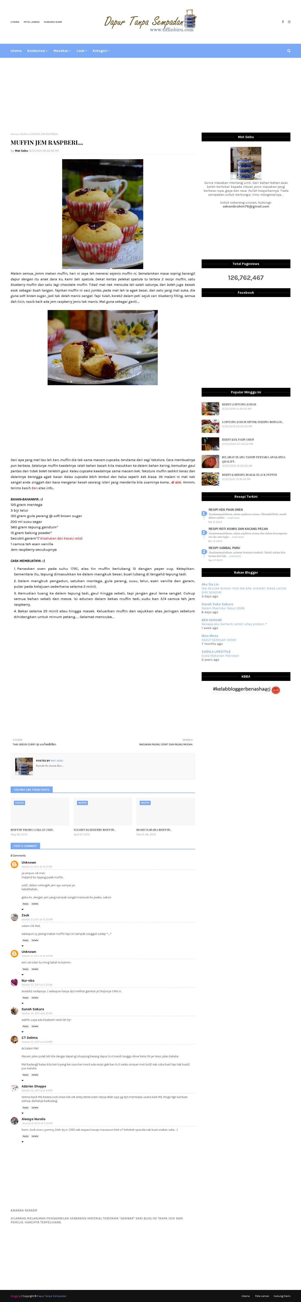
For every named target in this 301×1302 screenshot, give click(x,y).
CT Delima (30, 1038)
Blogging (15, 1296)
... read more (232, 517)
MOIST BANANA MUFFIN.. (153, 830)
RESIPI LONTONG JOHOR (239, 404)
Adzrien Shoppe (34, 1086)
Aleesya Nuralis (33, 1119)
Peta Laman (31, 22)
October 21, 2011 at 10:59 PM (37, 956)
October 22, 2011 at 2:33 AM (37, 984)
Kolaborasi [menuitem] (36, 51)
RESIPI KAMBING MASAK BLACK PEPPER (249, 474)
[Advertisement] (150, 95)
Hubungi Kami (53, 22)
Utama (15, 22)
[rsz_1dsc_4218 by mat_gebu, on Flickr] (102, 268)
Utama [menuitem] (16, 51)
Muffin (24, 134)
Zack (25, 915)
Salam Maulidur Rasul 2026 (223, 608)
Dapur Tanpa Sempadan (51, 1296)
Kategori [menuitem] (100, 51)
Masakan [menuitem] (61, 51)
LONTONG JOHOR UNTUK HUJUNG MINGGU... (253, 422)
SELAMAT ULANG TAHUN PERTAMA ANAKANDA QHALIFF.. (253, 459)
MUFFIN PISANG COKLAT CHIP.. (32, 830)
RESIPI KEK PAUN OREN (238, 439)
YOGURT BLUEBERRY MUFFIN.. (94, 830)
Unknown (29, 862)
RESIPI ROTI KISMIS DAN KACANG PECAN (238, 529)
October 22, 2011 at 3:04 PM (37, 1042)
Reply (25, 904)
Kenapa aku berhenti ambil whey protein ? (234, 624)
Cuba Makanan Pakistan (220, 656)
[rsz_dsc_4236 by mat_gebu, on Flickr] (103, 384)
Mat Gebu (21, 150)
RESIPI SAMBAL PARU (224, 548)
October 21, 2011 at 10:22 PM (37, 919)
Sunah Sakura (33, 1009)
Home (14, 134)
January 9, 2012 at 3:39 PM (37, 1123)
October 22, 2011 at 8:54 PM (37, 1090)
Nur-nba (28, 981)
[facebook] (283, 22)
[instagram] (288, 22)
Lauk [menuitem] (80, 51)
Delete (35, 904)
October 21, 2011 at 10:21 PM (37, 866)
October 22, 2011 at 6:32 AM (37, 1013)
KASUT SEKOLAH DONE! (219, 640)
